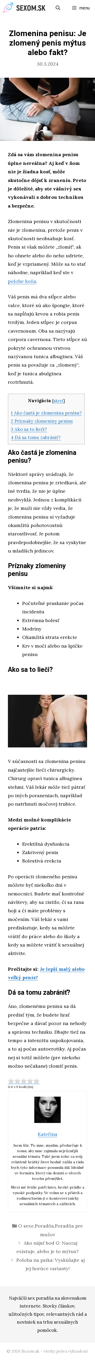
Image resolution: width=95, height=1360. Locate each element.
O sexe (26, 1226)
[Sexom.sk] (26, 8)
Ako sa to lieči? (29, 429)
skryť (58, 400)
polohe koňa (22, 281)
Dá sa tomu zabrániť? (36, 437)
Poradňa (44, 1226)
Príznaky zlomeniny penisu (42, 421)
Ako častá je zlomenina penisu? (46, 413)
